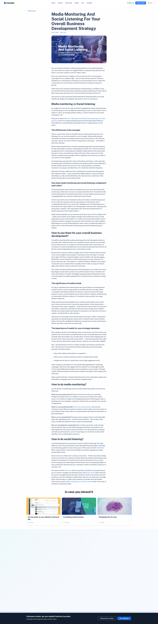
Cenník (76, 3)
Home (53, 3)
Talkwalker (100, 448)
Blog (82, 3)
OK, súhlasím (124, 618)
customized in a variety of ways (80, 481)
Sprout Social (90, 472)
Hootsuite (67, 470)
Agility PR (74, 432)
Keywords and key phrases (82, 407)
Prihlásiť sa (130, 3)
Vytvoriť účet (141, 3)
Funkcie (60, 3)
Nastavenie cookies (107, 618)
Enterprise (68, 3)
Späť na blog (32, 11)
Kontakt (89, 3)
